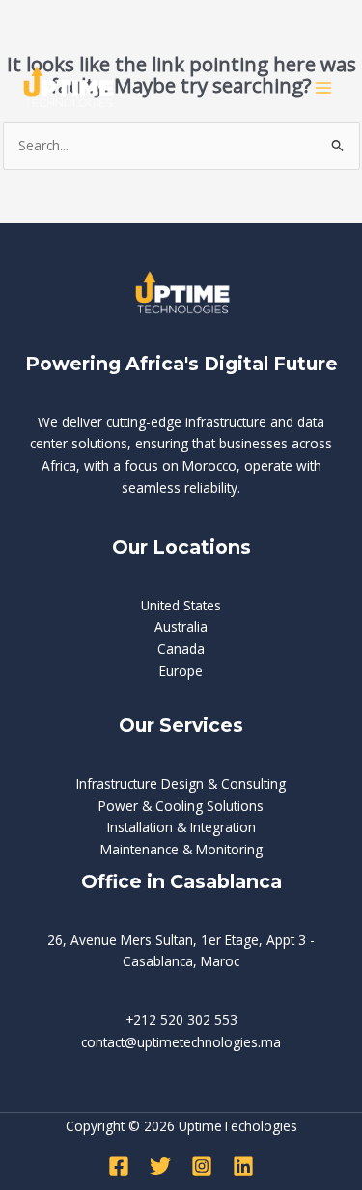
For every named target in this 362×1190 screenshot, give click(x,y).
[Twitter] (160, 1165)
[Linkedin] (243, 1165)
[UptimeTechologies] (67, 87)
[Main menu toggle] (324, 88)
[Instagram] (201, 1165)
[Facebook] (118, 1165)
